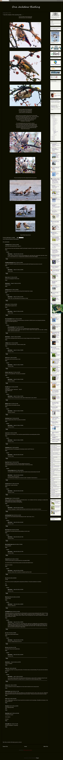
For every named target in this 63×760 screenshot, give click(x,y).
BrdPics (53, 425)
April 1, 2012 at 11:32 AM (18, 676)
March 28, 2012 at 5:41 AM (18, 454)
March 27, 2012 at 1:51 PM (12, 277)
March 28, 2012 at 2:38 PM (11, 632)
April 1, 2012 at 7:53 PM (12, 685)
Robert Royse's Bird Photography (54, 492)
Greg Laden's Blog (55, 292)
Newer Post (5, 746)
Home (25, 746)
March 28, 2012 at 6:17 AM (18, 536)
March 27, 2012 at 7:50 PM (18, 350)
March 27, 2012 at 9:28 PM (18, 470)
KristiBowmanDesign (9, 262)
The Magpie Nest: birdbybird (55, 437)
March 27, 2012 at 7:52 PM (18, 410)
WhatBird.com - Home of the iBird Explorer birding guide (55, 494)
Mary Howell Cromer (9, 544)
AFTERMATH (7, 611)
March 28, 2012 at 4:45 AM (14, 529)
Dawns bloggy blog (55, 266)
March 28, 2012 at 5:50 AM (18, 475)
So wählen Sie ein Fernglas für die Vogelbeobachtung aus (56, 207)
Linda (6, 304)
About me (52, 24)
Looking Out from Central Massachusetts (56, 367)
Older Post (45, 746)
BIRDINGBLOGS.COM (55, 255)
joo (5, 632)
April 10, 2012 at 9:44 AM (11, 698)
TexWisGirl (7, 244)
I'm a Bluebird (58, 411)
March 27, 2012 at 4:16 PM (12, 357)
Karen (6, 277)
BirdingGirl (54, 190)
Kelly (6, 668)
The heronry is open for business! (57, 216)
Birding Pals (53, 464)
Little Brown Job (55, 340)
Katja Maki (7, 447)
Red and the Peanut (55, 214)
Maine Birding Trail (54, 482)
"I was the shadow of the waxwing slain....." (55, 132)
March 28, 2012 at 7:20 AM (17, 544)
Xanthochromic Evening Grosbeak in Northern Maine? (58, 362)
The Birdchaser (54, 160)
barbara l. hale (7, 372)
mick (6, 357)
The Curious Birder (55, 390)
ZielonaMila (7, 723)
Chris (6, 698)
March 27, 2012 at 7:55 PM (18, 425)
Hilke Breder (10, 269)
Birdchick (53, 185)
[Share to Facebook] (22, 237)
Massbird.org (53, 483)
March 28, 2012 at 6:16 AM (18, 507)
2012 (53, 117)
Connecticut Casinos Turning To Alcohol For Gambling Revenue (55, 251)
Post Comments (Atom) (28, 750)
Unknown (7, 289)
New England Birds (54, 485)
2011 (53, 136)
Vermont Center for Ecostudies (55, 395)
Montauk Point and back (57, 174)
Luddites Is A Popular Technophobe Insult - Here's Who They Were (55, 182)
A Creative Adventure (55, 270)
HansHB (6, 386)
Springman (7, 498)
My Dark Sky (54, 347)
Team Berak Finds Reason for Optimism (58, 397)
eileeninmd (7, 418)
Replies (7, 252)
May (53, 128)
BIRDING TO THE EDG (55, 439)
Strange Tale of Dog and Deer (57, 507)
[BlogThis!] (20, 237)
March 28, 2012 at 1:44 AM (16, 515)
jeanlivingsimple (8, 515)
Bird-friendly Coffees (54, 457)
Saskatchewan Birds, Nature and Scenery (55, 237)
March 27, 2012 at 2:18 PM (17, 318)
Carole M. (7, 483)
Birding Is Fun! (54, 352)
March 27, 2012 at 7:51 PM (18, 379)
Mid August (53, 169)
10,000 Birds (54, 144)
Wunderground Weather (55, 496)
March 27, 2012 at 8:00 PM (14, 447)
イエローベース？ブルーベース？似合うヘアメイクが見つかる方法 (56, 246)
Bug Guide (52, 473)
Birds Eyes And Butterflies (54, 282)
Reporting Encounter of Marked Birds (54, 490)
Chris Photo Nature (55, 402)
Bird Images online (54, 211)
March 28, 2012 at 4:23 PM (18, 570)
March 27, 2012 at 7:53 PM (18, 396)
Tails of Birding (54, 317)
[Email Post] (17, 237)
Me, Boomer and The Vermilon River (55, 375)
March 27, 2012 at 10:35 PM (14, 498)
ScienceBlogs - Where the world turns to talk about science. (56, 179)
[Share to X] (21, 237)
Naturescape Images (55, 221)
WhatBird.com (53, 106)
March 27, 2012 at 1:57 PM (16, 283)
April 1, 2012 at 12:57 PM (19, 327)
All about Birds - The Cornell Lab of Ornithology (55, 447)
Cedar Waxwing (16, 239)
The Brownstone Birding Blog (55, 153)
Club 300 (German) (54, 474)
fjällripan (6, 403)
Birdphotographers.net (54, 469)
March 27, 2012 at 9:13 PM (14, 462)
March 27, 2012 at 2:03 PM (12, 304)
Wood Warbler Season (57, 511)
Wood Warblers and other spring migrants (57, 502)
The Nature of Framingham (54, 383)
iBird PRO (53, 107)
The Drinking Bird (55, 244)
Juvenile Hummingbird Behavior (58, 261)
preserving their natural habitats (55, 29)
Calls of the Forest (54, 407)
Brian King (7, 529)
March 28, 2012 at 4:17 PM (18, 551)
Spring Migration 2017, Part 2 (57, 299)
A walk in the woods (55, 267)
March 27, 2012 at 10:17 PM (14, 483)
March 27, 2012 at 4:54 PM (13, 386)
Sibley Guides (54, 148)
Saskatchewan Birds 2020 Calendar (58, 239)
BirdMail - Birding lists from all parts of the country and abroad (55, 467)
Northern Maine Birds (55, 359)
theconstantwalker (8, 318)
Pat (5, 647)
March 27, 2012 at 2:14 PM (18, 296)
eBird (52, 476)
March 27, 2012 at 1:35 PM (14, 244)
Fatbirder (52, 480)
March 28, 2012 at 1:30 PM (15, 611)
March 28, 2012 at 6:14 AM (18, 490)
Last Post (53, 293)
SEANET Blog (54, 232)
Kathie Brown (7, 691)
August (54, 124)
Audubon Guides (55, 441)
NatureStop (7, 713)
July (53, 125)
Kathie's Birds (54, 285)
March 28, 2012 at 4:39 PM (18, 604)
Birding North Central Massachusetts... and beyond (55, 333)
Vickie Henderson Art (55, 259)
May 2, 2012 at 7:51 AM (14, 723)
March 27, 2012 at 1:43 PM (18, 262)
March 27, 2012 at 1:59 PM (13, 289)
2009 (53, 139)
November (54, 120)
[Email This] (19, 237)
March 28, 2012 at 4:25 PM (18, 654)
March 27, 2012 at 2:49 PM (16, 336)
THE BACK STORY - (55, 417)
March (54, 129)
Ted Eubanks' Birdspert (54, 205)
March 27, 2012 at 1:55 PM (18, 269)
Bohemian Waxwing (9, 239)
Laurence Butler (11, 470)
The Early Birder (54, 274)
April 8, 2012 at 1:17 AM (15, 691)
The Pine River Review (56, 410)
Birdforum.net (53, 460)
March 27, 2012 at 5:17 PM (13, 403)
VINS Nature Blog (55, 225)
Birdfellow (52, 458)
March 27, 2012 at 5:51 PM (14, 418)
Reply (6, 249)
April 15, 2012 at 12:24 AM (14, 713)
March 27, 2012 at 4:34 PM (15, 372)
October (54, 121)
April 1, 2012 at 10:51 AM (11, 668)
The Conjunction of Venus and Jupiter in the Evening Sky (56, 349)
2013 (53, 116)
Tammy (6, 685)
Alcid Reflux (57, 161)
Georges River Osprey (55, 422)
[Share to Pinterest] (22, 237)
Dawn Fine (7, 462)
